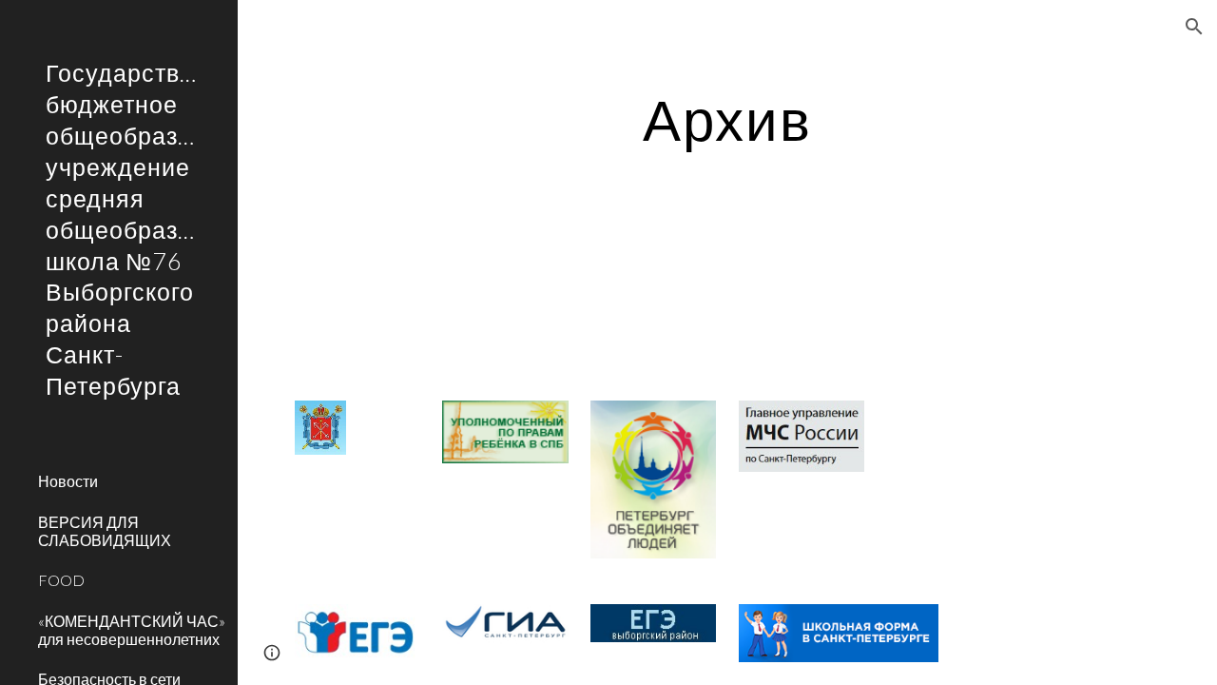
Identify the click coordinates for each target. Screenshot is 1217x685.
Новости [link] (68, 481)
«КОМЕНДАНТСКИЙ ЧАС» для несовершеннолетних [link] (131, 630)
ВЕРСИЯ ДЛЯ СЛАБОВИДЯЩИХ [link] (104, 531)
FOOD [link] (61, 580)
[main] (727, 119)
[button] (1194, 26)
